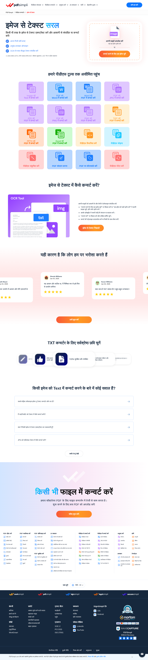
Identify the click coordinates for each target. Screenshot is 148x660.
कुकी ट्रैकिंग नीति (101, 656)
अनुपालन (89, 650)
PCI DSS (58, 629)
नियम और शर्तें (77, 650)
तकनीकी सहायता (33, 620)
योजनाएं (75, 610)
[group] (74, 359)
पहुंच (56, 617)
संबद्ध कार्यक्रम (14, 617)
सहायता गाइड (32, 614)
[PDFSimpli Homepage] (17, 5)
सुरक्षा (97, 650)
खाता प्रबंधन (32, 626)
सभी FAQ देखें (74, 454)
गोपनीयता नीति (53, 650)
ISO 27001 (59, 632)
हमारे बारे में (12, 614)
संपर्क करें (31, 617)
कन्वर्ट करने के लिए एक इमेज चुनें (114, 54)
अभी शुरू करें (74, 320)
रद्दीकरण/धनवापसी (34, 623)
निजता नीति (91, 656)
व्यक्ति (75, 614)
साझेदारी (57, 610)
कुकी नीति (65, 650)
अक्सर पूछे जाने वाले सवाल (36, 610)
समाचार (11, 626)
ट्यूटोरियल (12, 629)
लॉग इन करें (134, 5)
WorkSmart (13, 632)
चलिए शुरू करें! (74, 514)
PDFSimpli (9, 12)
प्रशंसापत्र (58, 614)
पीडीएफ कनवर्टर (19, 12)
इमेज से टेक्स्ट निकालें (91, 228)
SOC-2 (57, 626)
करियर (11, 610)
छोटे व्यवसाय (77, 617)
